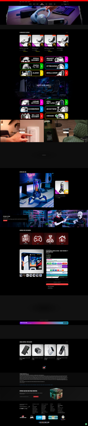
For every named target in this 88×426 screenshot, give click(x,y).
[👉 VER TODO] (22, 131)
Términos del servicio (43, 406)
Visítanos (59, 406)
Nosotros (51, 405)
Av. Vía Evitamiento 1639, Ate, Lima (61, 412)
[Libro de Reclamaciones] (32, 417)
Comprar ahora (57, 284)
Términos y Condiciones (43, 405)
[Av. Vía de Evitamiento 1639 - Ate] (44, 218)
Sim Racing (26, 1)
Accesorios (23, 1)
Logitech (20, 1)
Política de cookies (43, 408)
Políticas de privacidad (43, 407)
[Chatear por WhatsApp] (86, 424)
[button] (44, 323)
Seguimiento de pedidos (34, 408)
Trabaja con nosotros (52, 408)
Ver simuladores (47, 310)
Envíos (33, 405)
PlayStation (48, 249)
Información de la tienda (50, 288)
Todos (67, 32)
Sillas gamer (29, 1)
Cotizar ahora (40, 310)
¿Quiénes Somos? (52, 406)
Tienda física (51, 407)
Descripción (57, 279)
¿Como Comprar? (34, 407)
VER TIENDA (5, 220)
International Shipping (34, 406)
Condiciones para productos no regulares (44, 412)
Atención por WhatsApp (60, 405)
